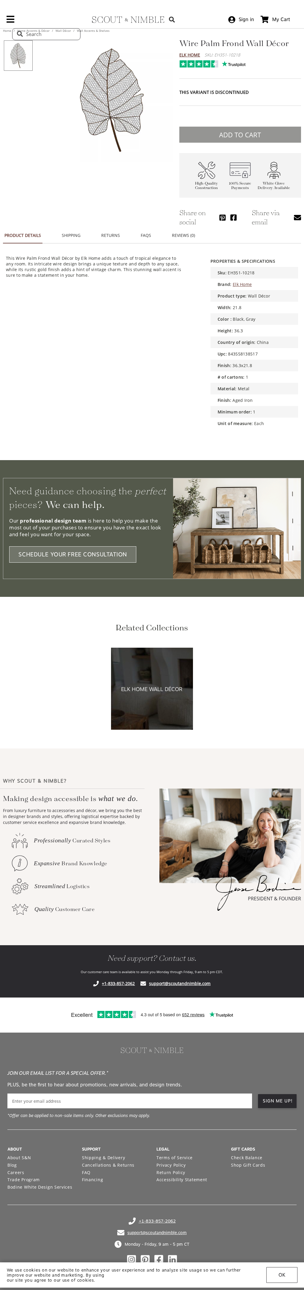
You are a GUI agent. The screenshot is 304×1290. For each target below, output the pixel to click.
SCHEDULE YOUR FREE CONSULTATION (72, 554)
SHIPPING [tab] (71, 235)
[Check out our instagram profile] (131, 1260)
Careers (15, 1172)
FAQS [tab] (146, 235)
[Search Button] (172, 19)
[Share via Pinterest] (222, 217)
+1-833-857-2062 (118, 983)
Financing (92, 1179)
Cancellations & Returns (108, 1165)
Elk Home (189, 55)
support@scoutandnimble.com (179, 983)
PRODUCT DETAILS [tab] (22, 235)
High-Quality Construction (206, 185)
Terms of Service (174, 1157)
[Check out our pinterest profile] (145, 1260)
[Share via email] (297, 217)
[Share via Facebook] (233, 217)
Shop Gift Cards (248, 1165)
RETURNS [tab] (110, 235)
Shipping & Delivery (103, 1157)
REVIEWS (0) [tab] (183, 235)
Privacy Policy (171, 1165)
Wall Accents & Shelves (93, 31)
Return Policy (170, 1172)
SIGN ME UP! (278, 1101)
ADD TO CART (240, 134)
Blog (12, 1165)
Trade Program (23, 1179)
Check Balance (246, 1157)
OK (281, 1275)
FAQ (86, 1172)
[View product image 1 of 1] (18, 55)
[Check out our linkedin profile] (172, 1260)
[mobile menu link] (10, 21)
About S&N (19, 1157)
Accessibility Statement (181, 1179)
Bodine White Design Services (39, 1187)
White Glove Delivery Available (274, 185)
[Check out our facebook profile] (158, 1260)
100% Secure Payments (240, 185)
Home (7, 31)
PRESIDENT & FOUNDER (274, 898)
